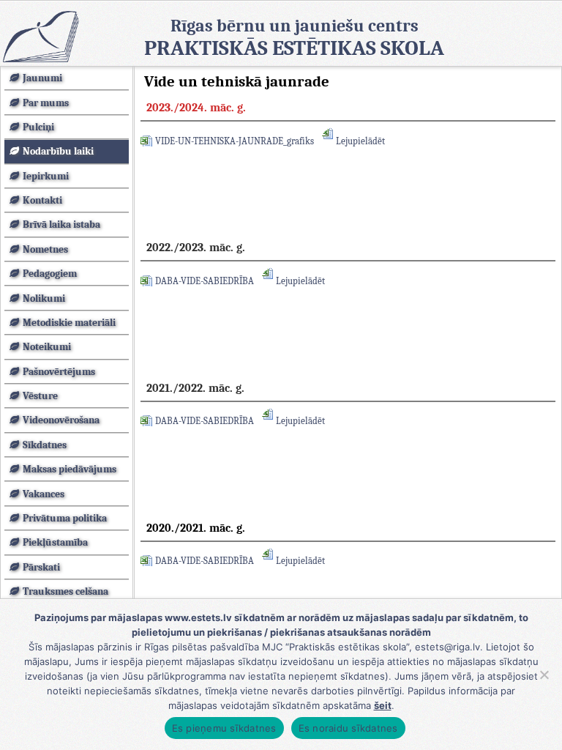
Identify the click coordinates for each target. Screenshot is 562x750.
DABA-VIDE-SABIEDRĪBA (204, 280)
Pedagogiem (50, 273)
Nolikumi (44, 298)
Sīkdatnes (45, 445)
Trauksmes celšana (65, 591)
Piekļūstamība (55, 542)
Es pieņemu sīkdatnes (224, 728)
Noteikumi (47, 347)
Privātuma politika (65, 518)
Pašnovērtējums (59, 371)
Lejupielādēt (360, 140)
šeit (382, 705)
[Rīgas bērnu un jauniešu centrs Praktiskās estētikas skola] (40, 36)
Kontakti (42, 200)
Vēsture (40, 396)
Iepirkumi (46, 176)
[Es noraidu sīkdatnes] (543, 674)
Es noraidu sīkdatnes (348, 728)
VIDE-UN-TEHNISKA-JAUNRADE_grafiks (234, 140)
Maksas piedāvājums (69, 469)
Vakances (43, 494)
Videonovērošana (61, 420)
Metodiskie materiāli (69, 322)
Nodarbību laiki (58, 151)
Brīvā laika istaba (61, 224)
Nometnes (45, 249)
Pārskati (41, 567)
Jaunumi (42, 78)
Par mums (46, 103)
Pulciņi (38, 127)
